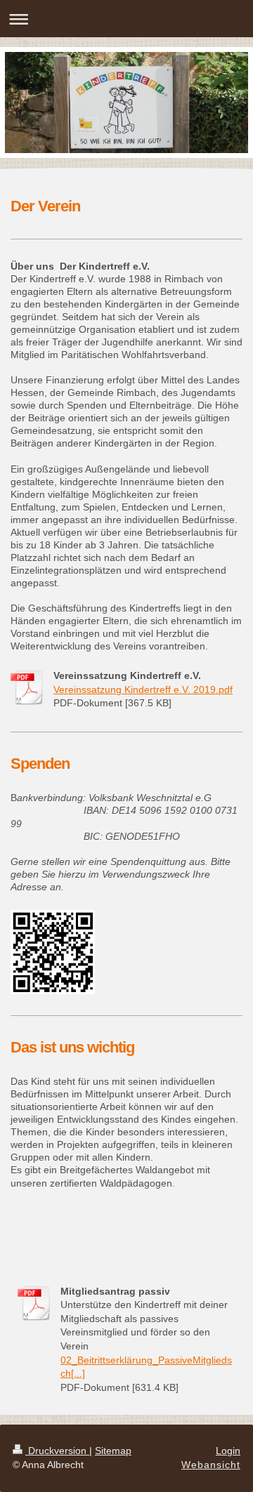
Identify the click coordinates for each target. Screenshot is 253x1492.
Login (228, 1450)
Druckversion (57, 1450)
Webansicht (210, 1464)
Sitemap (113, 1450)
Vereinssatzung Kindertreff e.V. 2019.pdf (143, 689)
